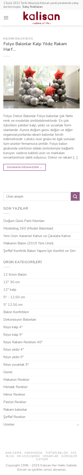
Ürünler (9, 424)
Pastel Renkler (14, 402)
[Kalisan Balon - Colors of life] (41, 18)
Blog (10, 456)
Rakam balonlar (15, 409)
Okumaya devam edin (24, 167)
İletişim (42, 459)
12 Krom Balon (15, 274)
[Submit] (75, 196)
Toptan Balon (56, 453)
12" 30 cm (11, 282)
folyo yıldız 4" (13, 349)
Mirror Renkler (14, 394)
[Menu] (6, 17)
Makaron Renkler (16, 379)
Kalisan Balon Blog (18, 38)
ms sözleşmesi (28, 456)
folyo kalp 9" (13, 334)
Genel (7, 372)
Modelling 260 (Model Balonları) (28, 228)
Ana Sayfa (13, 453)
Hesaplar (50, 456)
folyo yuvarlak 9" (16, 364)
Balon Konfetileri (16, 312)
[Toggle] (78, 424)
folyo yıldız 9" (13, 357)
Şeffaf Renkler (14, 416)
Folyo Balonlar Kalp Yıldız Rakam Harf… (35, 46)
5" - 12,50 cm (14, 297)
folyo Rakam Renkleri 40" (23, 342)
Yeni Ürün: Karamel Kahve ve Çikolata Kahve (37, 236)
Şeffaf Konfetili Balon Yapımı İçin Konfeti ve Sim (39, 250)
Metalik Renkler (15, 387)
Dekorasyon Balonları (19, 319)
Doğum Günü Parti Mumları (23, 220)
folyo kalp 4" (13, 327)
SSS (74, 453)
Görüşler (69, 456)
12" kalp (9, 289)
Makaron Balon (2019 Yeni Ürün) (28, 243)
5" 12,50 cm (13, 304)
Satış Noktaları (32, 7)
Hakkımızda (33, 453)
